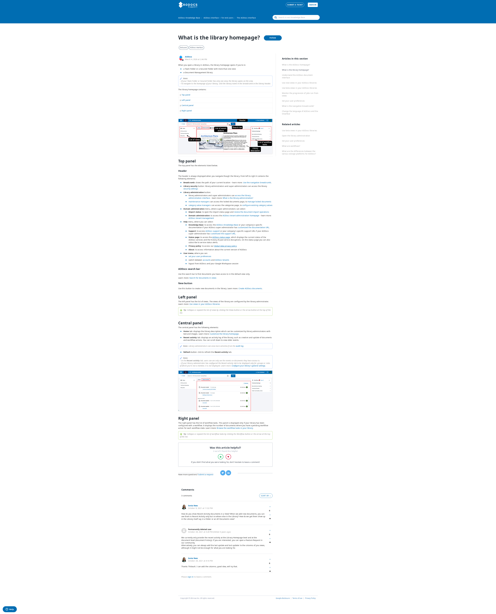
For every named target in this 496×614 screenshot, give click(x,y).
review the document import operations (251, 212)
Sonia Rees (193, 505)
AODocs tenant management (201, 218)
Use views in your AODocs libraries (204, 304)
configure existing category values (257, 205)
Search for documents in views (202, 278)
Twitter (222, 472)
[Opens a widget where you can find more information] (10, 609)
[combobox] (296, 17)
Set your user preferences (293, 101)
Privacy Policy (310, 598)
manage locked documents (259, 201)
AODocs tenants (222, 260)
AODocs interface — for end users (218, 18)
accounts (207, 260)
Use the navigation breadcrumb (257, 182)
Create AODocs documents (250, 288)
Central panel (187, 105)
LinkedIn (228, 472)
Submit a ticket (295, 4)
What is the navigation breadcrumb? (298, 106)
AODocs (188, 56)
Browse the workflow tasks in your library (235, 428)
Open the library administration (296, 135)
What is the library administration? (238, 198)
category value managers (200, 205)
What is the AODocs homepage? (296, 64)
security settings (190, 188)
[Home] (188, 5)
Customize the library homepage (224, 334)
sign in (191, 577)
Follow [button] (273, 38)
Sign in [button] (312, 4)
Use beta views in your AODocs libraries (299, 88)
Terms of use (297, 598)
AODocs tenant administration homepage (241, 215)
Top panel (186, 95)
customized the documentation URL (253, 227)
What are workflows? (291, 146)
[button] (220, 456)
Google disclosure (283, 598)
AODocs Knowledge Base (189, 18)
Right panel (187, 110)
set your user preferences (200, 256)
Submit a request (205, 474)
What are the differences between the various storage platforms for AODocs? (299, 152)
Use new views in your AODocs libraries (299, 83)
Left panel (186, 100)
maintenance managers (199, 201)
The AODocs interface (246, 18)
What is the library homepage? (295, 70)
